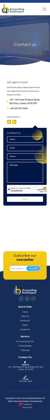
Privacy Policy (27, 407)
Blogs (25, 325)
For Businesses (25, 346)
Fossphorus (27, 404)
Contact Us (25, 329)
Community (25, 320)
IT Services (25, 350)
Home (25, 312)
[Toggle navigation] (44, 9)
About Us (25, 316)
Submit (25, 199)
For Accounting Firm (25, 341)
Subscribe (33, 268)
